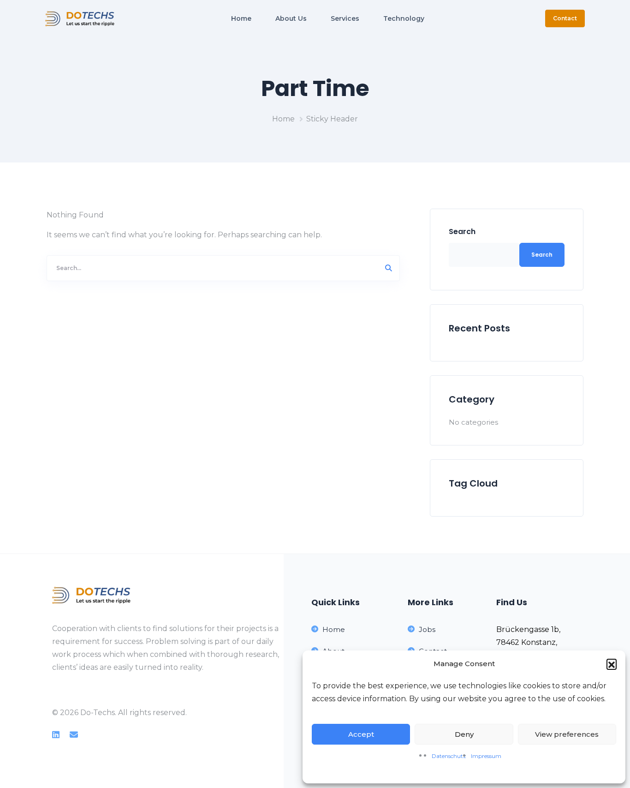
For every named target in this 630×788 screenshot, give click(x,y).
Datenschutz (449, 755)
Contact (565, 18)
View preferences (567, 734)
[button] (611, 663)
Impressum (486, 755)
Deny (464, 734)
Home (283, 118)
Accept (361, 734)
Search (462, 231)
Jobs (427, 629)
